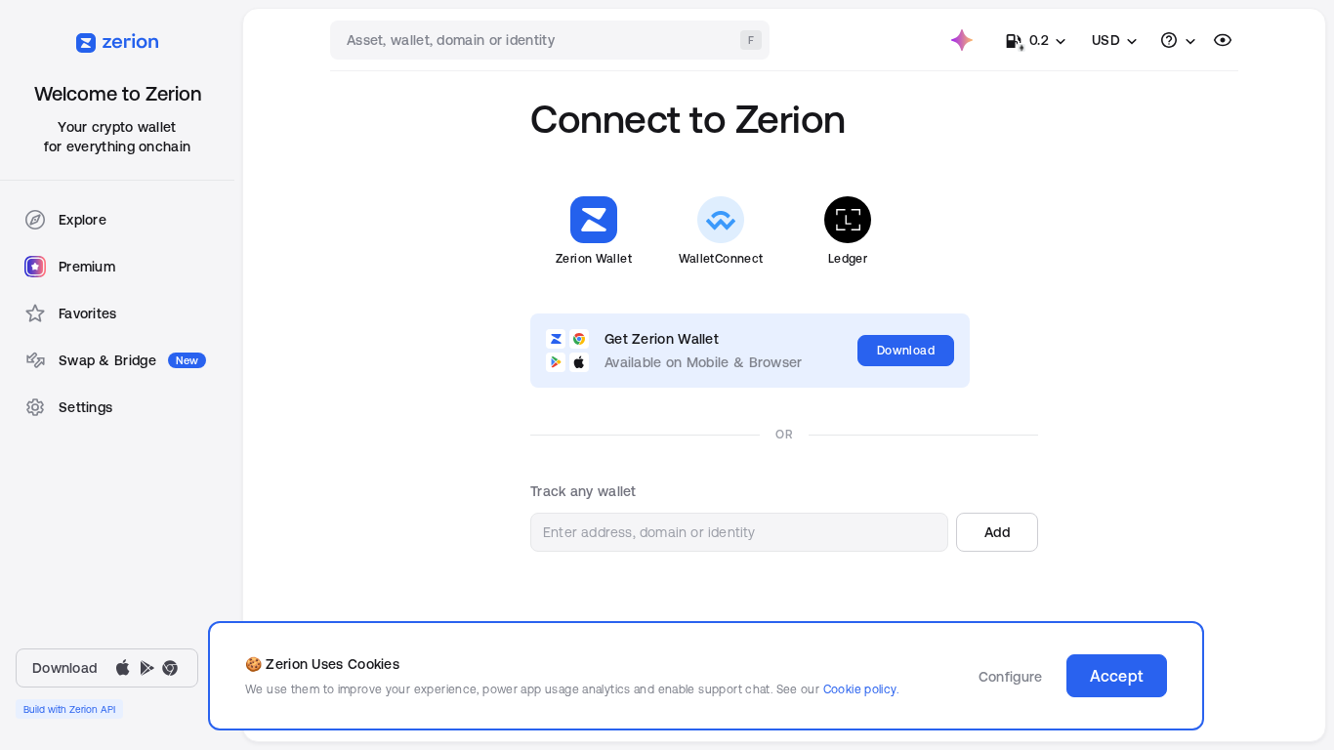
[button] (997, 532)
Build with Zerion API (69, 709)
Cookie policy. (860, 689)
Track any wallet (583, 491)
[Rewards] (962, 40)
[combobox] (552, 40)
